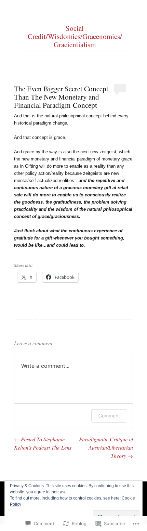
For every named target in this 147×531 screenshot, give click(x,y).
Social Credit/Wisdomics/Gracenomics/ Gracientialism (75, 36)
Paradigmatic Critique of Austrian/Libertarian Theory (106, 447)
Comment (109, 415)
